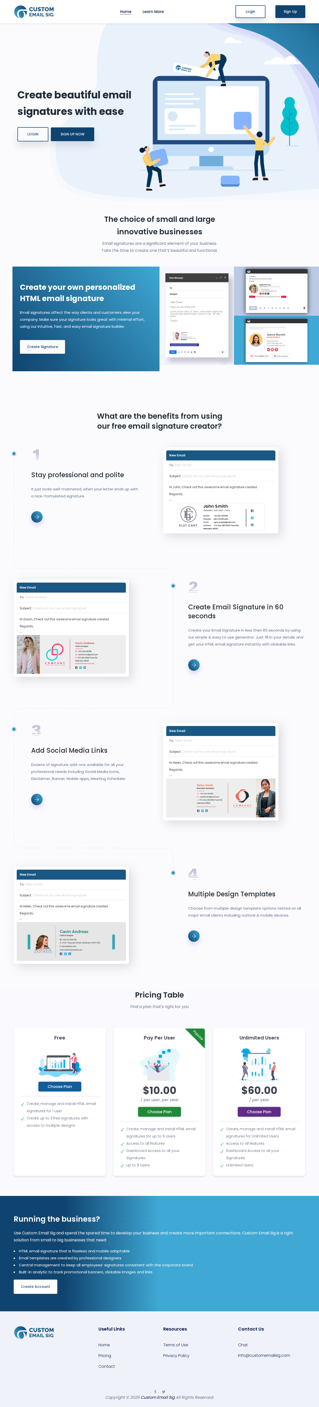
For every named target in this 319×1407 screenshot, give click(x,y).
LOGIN (32, 134)
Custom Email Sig (158, 1397)
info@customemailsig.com (264, 1355)
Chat (243, 1345)
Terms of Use (175, 1345)
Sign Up (290, 11)
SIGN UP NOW (72, 134)
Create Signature (42, 346)
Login (250, 11)
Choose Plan (60, 1086)
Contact (106, 1366)
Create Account (35, 1286)
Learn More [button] (153, 11)
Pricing (104, 1356)
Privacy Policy (176, 1356)
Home (125, 11)
